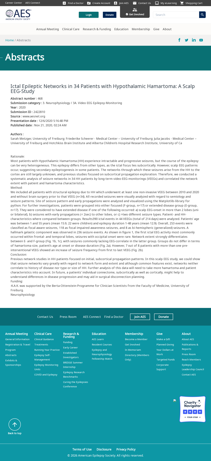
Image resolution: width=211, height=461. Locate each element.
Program (10, 349)
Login (89, 14)
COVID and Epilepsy (45, 374)
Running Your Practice (47, 349)
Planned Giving (165, 344)
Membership (141, 29)
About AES (188, 339)
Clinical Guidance (44, 339)
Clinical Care (70, 29)
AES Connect (32, 2)
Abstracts (10, 355)
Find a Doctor (76, 3)
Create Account (101, 3)
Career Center (13, 2)
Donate (110, 14)
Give (156, 29)
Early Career (70, 347)
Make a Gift (163, 339)
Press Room (68, 317)
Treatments (41, 344)
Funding (67, 342)
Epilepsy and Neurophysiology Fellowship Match (102, 354)
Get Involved (132, 344)
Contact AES (189, 374)
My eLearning (169, 3)
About (167, 29)
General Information (17, 339)
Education (121, 29)
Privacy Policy (126, 449)
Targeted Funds (165, 359)
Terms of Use (82, 449)
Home (9, 40)
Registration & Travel (17, 344)
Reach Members (191, 359)
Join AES (124, 3)
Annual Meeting (47, 29)
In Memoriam (133, 349)
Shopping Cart (194, 3)
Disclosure (104, 449)
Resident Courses (102, 344)
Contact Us (144, 3)
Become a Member (136, 339)
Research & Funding (97, 29)
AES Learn (98, 339)
